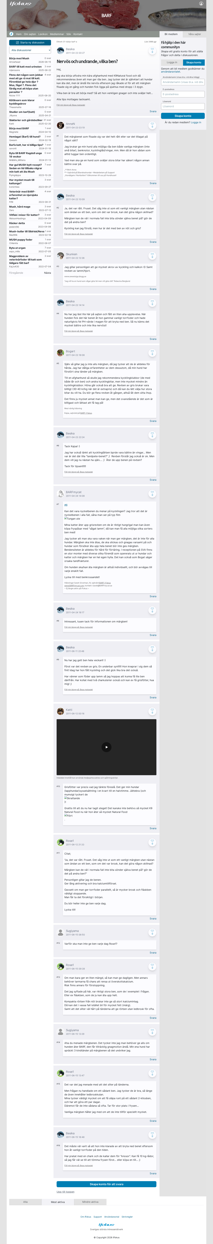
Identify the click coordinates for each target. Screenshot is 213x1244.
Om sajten (30, 34)
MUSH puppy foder (20, 239)
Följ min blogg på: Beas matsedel (71, 105)
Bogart (70, 351)
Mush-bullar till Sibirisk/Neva (26, 231)
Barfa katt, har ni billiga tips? (26, 144)
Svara (153, 111)
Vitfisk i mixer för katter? (24, 214)
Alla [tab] (25, 1201)
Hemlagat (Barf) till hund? (25, 136)
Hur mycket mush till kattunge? (21, 181)
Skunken (71, 254)
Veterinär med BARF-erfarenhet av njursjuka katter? (23, 195)
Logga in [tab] (172, 62)
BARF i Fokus (86, 413)
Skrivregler (127, 1216)
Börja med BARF (19, 128)
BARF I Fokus (105, 583)
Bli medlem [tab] (171, 34)
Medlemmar (57, 34)
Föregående (16, 272)
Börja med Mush (19, 58)
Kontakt (77, 34)
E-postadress (168, 89)
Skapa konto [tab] (193, 62)
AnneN (70, 123)
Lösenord (167, 101)
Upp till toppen (65, 1191)
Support (98, 1216)
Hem (19, 34)
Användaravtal (111, 1216)
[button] (152, 51)
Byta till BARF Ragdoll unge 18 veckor (25, 155)
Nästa (47, 272)
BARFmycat (74, 492)
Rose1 (70, 840)
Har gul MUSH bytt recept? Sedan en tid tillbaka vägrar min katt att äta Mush (25, 168)
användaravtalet (170, 71)
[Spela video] (106, 747)
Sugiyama (72, 930)
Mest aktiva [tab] (58, 1202)
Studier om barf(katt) (22, 111)
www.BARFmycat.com (74, 585)
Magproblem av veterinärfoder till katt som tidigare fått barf (25, 260)
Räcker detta (17, 223)
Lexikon (43, 34)
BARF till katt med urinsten (25, 66)
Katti (69, 709)
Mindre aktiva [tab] (90, 1201)
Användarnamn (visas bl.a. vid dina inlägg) (181, 77)
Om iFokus (85, 1216)
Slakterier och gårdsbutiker (26, 120)
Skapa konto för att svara (106, 1184)
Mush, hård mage (19, 206)
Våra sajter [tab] (194, 34)
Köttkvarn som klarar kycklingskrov (22, 102)
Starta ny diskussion (32, 42)
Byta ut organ (17, 247)
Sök (68, 34)
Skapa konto (183, 115)
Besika (70, 49)
